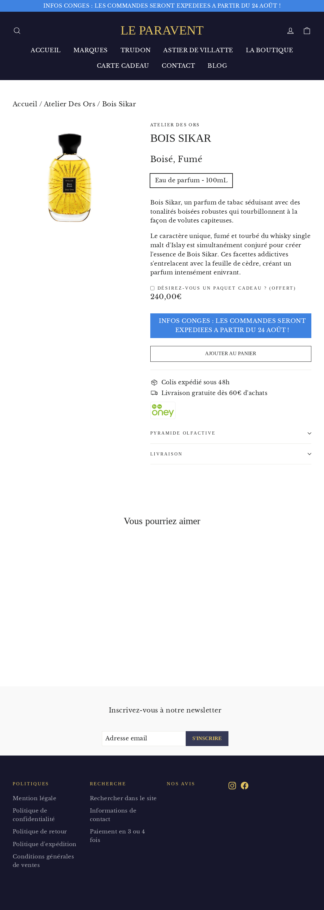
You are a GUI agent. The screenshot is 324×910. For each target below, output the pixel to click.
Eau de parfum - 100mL (191, 180)
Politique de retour (40, 831)
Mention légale (34, 798)
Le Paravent (162, 30)
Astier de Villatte (198, 50)
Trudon (136, 50)
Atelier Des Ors (70, 104)
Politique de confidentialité (34, 815)
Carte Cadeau (123, 65)
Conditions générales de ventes (43, 861)
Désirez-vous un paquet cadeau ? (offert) (227, 288)
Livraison (166, 453)
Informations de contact (113, 815)
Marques (90, 50)
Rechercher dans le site (123, 798)
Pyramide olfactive (183, 433)
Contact (178, 65)
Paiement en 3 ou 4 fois (117, 836)
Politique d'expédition (45, 844)
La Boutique (269, 50)
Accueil (45, 50)
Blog (217, 65)
